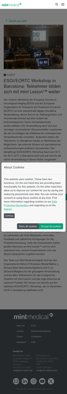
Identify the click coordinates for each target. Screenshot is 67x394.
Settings (9, 215)
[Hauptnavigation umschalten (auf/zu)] (62, 4)
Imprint (8, 209)
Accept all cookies (51, 226)
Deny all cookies (28, 226)
